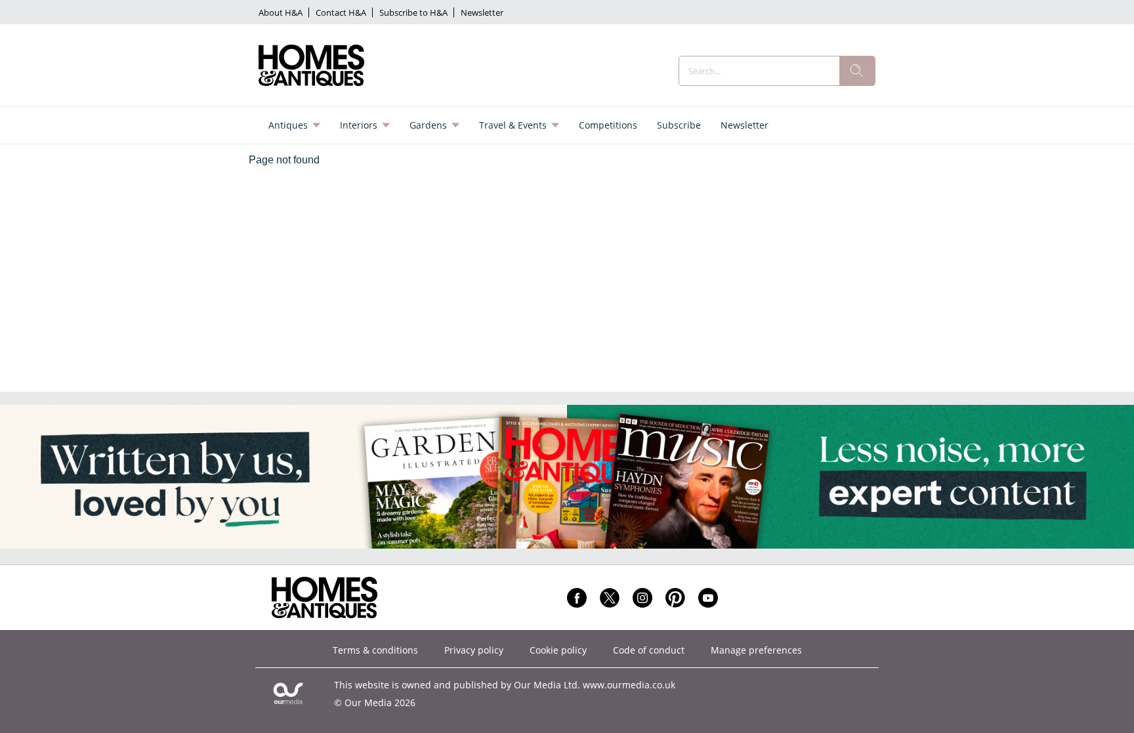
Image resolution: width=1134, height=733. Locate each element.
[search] (857, 71)
